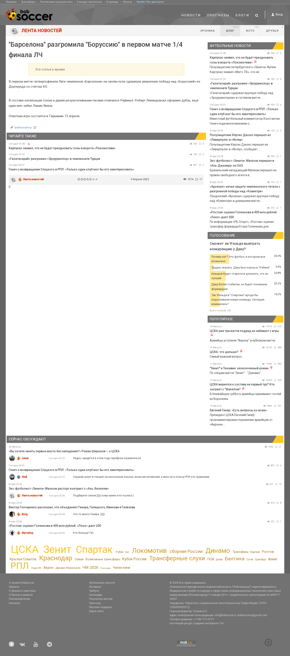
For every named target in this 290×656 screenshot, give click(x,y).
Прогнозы (218, 15)
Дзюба (219, 559)
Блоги (242, 15)
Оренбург (260, 559)
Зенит (57, 549)
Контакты (14, 603)
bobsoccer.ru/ (23, 127)
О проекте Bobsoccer (21, 582)
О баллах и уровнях (21, 594)
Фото (252, 29)
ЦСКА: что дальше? (224, 352)
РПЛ (20, 566)
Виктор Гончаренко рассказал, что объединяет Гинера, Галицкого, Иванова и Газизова (72, 507)
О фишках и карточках (22, 590)
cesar (25, 458)
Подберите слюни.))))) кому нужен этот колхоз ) (103, 495)
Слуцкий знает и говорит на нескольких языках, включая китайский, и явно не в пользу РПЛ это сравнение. (141, 476)
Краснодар (55, 558)
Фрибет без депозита (150, 1)
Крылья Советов (23, 559)
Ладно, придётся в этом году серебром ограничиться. (107, 458)
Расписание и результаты (56, 1)
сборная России (186, 551)
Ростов (268, 551)
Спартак (94, 549)
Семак (79, 559)
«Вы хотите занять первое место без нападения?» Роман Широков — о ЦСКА (64, 451)
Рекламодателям (19, 598)
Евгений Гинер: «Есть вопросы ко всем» (238, 410)
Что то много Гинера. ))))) (89, 514)
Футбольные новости (102, 582)
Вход (279, 14)
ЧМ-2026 (90, 567)
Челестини (121, 568)
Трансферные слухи (177, 558)
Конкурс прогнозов (89, 1)
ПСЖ (210, 559)
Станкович (105, 568)
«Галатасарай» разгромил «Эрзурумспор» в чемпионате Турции (54, 158)
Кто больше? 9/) (83, 532)
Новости (191, 15)
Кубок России (134, 559)
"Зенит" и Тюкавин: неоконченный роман (239, 368)
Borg (25, 514)
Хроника (207, 30)
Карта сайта (96, 611)
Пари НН (36, 567)
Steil (24, 476)
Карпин (255, 551)
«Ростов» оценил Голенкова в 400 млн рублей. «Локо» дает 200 (55, 525)
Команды (112, 1)
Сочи (250, 559)
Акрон (48, 567)
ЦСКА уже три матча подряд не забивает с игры (244, 331)
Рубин (120, 551)
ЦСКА (25, 549)
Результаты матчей (101, 598)
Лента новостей (33, 179)
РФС (127, 552)
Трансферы (28, 1)
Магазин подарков (100, 607)
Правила (11, 1)
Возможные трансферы (103, 559)
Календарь (95, 594)
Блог (232, 29)
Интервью (95, 586)
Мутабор (27, 532)
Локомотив (149, 550)
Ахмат (272, 559)
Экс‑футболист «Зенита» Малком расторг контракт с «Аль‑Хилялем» (59, 488)
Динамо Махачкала (67, 567)
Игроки (127, 1)
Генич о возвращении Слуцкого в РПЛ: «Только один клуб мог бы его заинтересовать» (71, 169)
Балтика (235, 559)
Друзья (274, 29)
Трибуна (94, 590)
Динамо (218, 551)
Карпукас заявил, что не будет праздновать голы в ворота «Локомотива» (62, 148)
